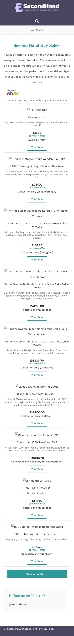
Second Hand (30, 628)
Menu (39, 30)
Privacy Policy (46, 628)
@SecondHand (18, 604)
